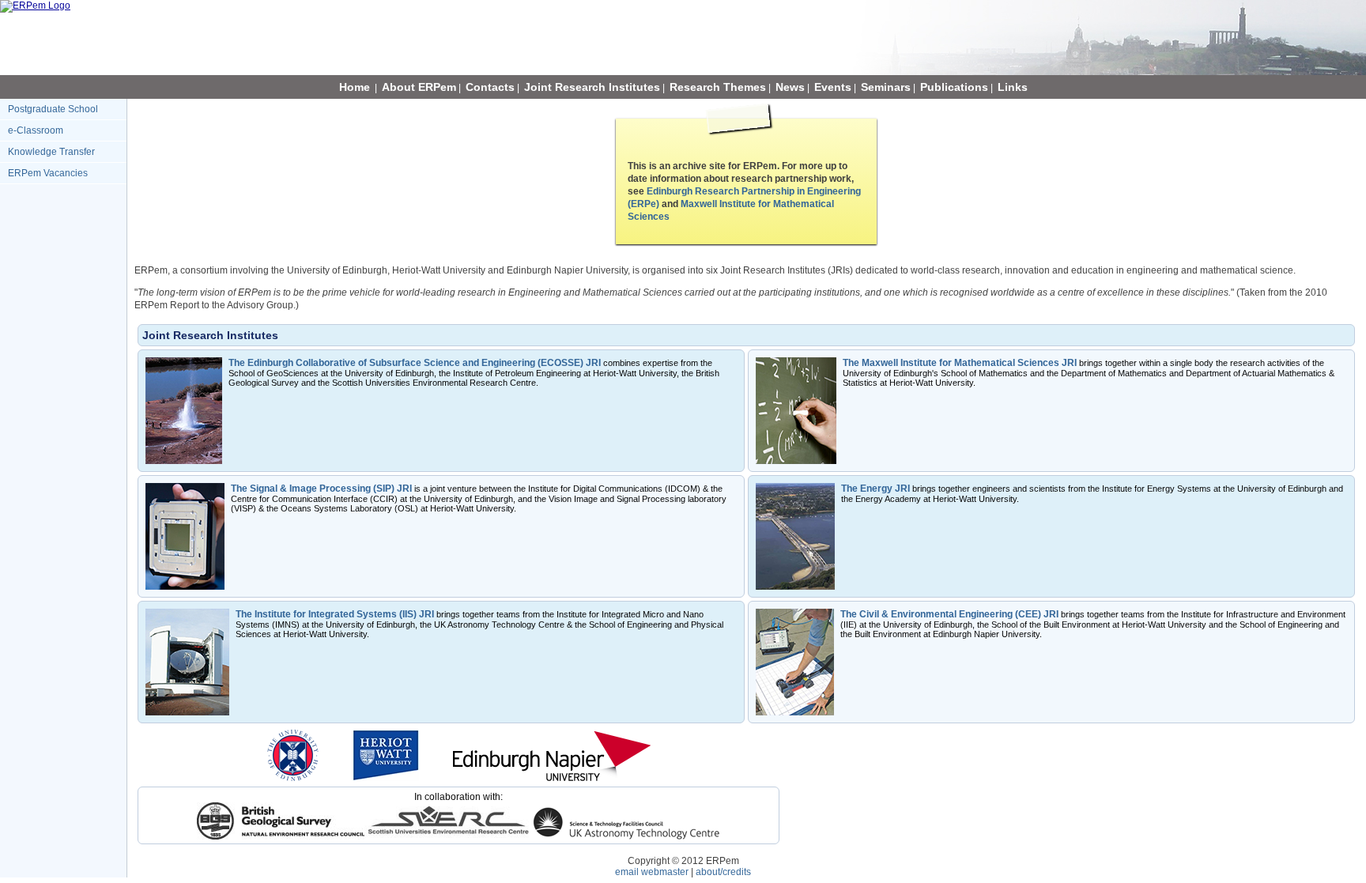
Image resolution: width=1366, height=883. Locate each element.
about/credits (723, 871)
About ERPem (419, 87)
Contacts (490, 87)
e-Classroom (35, 130)
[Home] (35, 5)
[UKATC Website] (626, 836)
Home (354, 87)
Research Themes (718, 87)
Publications (954, 87)
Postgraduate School (53, 109)
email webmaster (652, 871)
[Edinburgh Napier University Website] (551, 777)
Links (1013, 87)
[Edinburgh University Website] (292, 777)
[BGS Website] (280, 836)
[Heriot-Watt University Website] (386, 777)
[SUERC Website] (448, 836)
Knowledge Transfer (51, 151)
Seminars (886, 87)
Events (832, 87)
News (790, 87)
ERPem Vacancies (48, 173)
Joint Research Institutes (592, 87)
